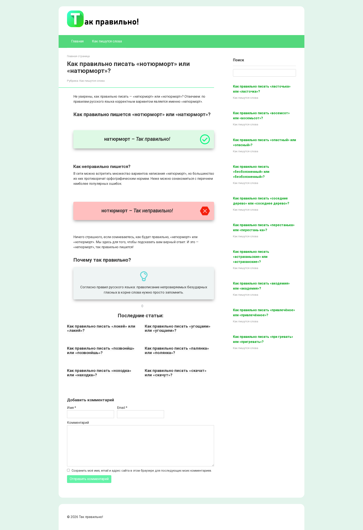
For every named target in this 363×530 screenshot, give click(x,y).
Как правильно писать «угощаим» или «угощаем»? (177, 328)
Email (122, 408)
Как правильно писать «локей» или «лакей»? (101, 328)
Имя (71, 408)
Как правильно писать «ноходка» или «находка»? (99, 372)
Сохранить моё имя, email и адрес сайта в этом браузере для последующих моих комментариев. (142, 470)
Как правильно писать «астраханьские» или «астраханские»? (251, 257)
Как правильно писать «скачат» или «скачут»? (175, 372)
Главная (77, 41)
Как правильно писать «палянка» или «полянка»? (177, 350)
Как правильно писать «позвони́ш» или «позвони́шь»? (100, 350)
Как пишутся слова (107, 41)
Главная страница (78, 56)
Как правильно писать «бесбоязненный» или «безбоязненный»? (251, 172)
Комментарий (78, 423)
